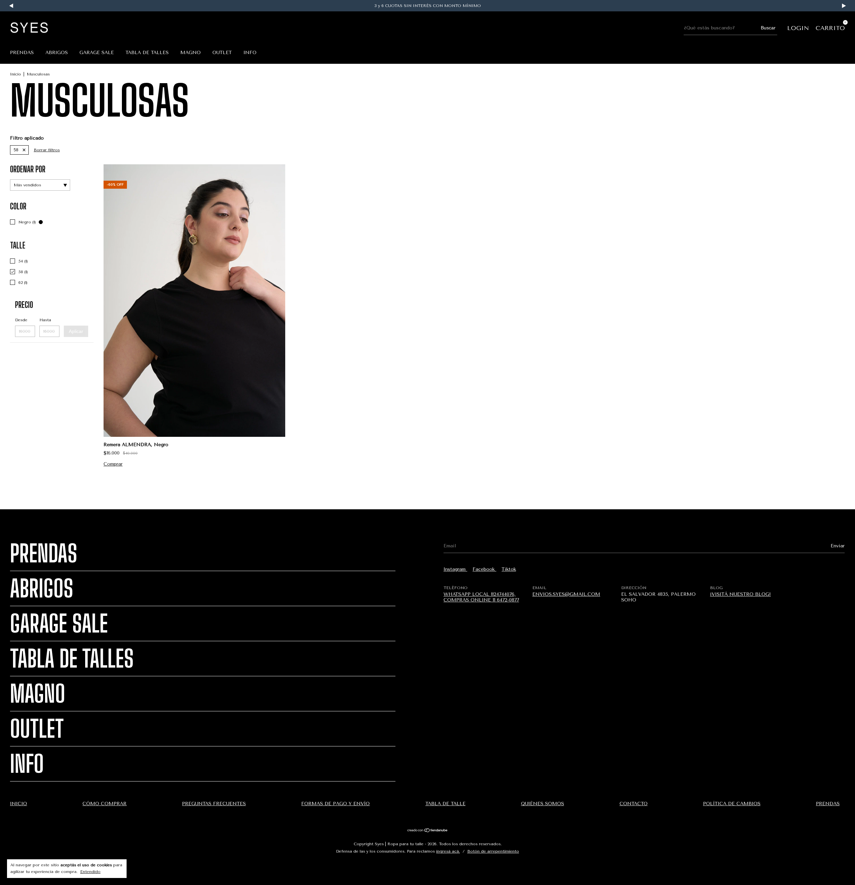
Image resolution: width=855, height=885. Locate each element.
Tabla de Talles (147, 52)
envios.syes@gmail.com (566, 594)
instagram (455, 569)
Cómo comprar (104, 804)
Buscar (768, 27)
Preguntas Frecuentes (214, 804)
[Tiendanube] (428, 831)
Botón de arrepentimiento (493, 851)
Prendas (22, 52)
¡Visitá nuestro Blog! (740, 594)
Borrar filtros (47, 150)
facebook (484, 569)
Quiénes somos (542, 804)
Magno (190, 52)
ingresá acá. (448, 851)
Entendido (90, 871)
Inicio (15, 74)
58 (16, 150)
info (249, 52)
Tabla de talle (445, 804)
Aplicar (76, 331)
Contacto (634, 804)
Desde (21, 320)
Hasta (45, 320)
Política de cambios (731, 804)
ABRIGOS (56, 52)
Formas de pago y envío (335, 804)
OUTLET (222, 52)
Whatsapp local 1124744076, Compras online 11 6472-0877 (481, 597)
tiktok (509, 569)
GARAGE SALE (96, 52)
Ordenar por (27, 169)
